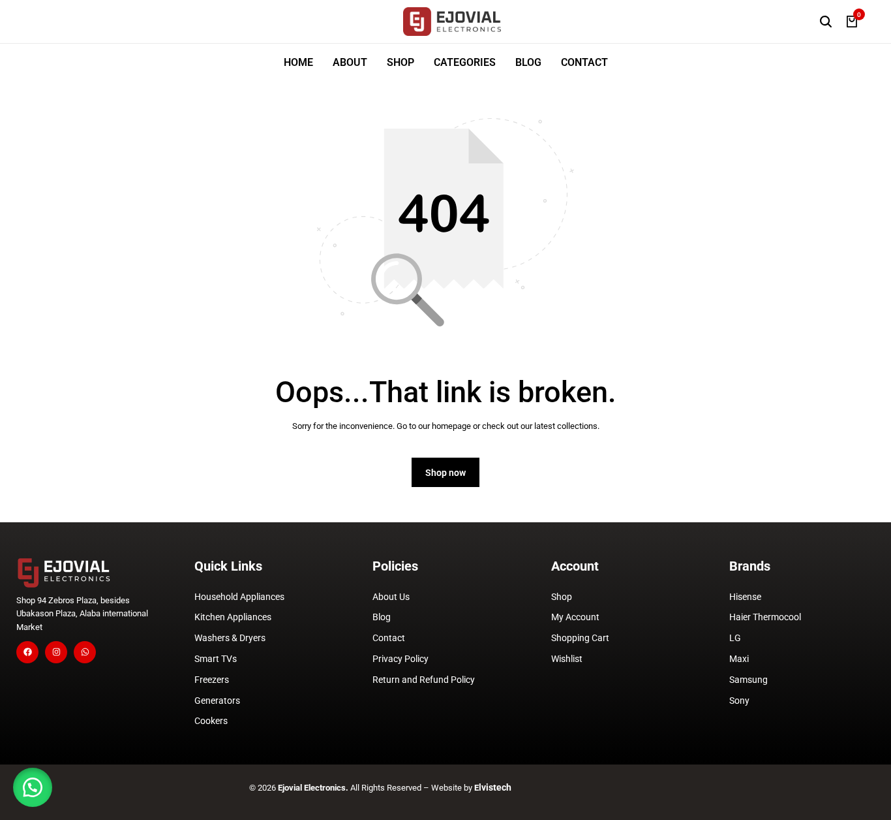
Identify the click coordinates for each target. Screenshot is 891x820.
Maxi (739, 659)
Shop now (445, 472)
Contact (388, 638)
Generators (217, 700)
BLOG (528, 62)
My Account (575, 617)
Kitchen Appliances (232, 617)
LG (735, 638)
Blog (381, 617)
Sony (739, 700)
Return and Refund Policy (423, 679)
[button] (32, 787)
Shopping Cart (580, 638)
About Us (391, 596)
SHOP (400, 62)
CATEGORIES (465, 62)
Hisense (745, 596)
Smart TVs (215, 659)
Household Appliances (239, 596)
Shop (561, 596)
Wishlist (566, 659)
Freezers (211, 679)
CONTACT (584, 62)
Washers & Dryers (229, 638)
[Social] (27, 652)
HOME (298, 62)
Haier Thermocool (765, 617)
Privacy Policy (400, 659)
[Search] (826, 21)
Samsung (748, 679)
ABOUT (350, 62)
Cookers (211, 721)
